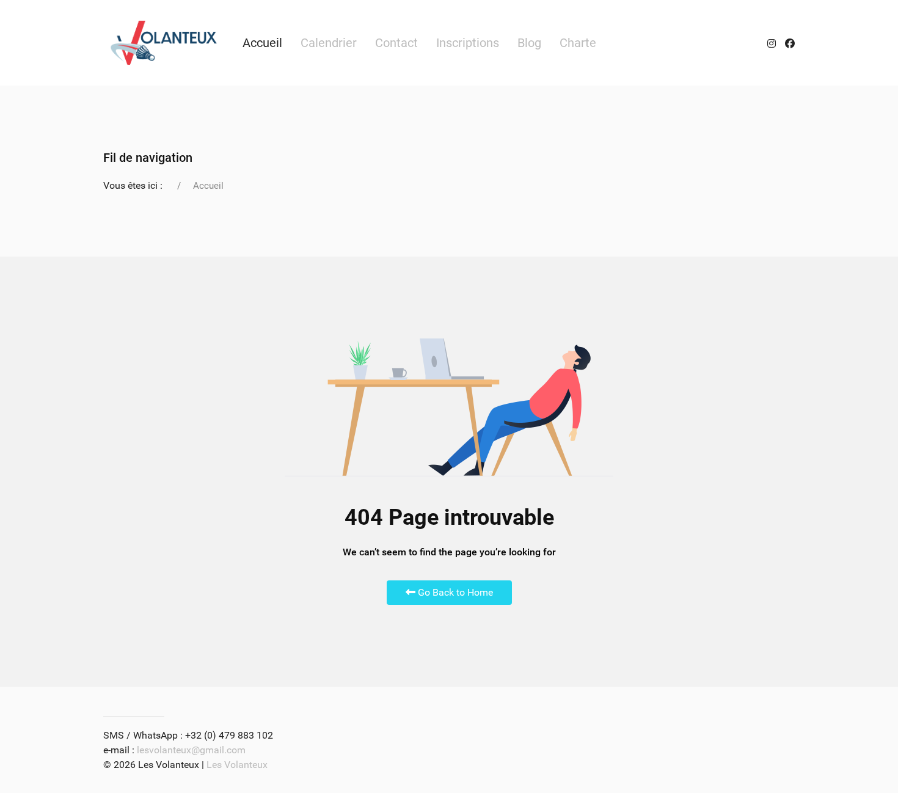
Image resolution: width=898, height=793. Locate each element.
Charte (578, 42)
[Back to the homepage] (163, 43)
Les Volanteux (237, 764)
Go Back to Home (454, 592)
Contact (396, 42)
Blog (529, 42)
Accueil (262, 42)
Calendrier (329, 42)
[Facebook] (790, 42)
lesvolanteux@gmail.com (191, 750)
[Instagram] (771, 42)
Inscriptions (467, 42)
